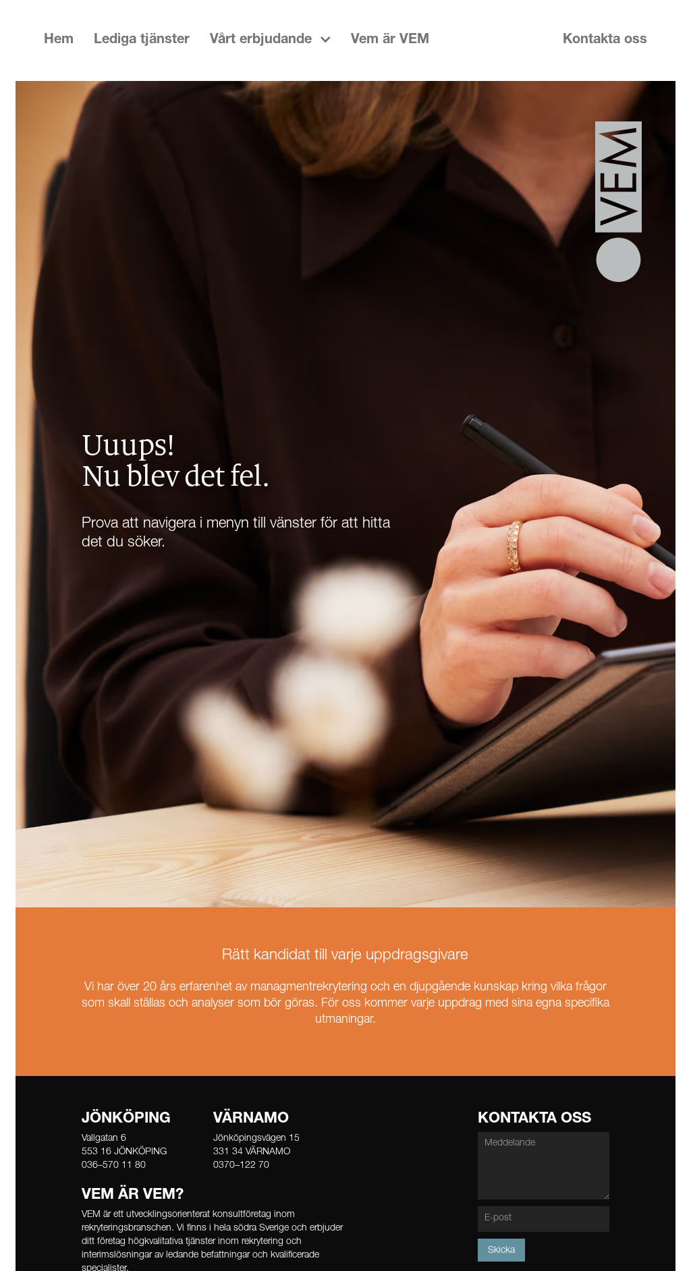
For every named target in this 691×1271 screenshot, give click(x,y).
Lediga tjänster (142, 40)
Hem (59, 40)
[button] (270, 40)
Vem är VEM (390, 40)
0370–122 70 (241, 1165)
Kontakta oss (605, 40)
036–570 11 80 (114, 1165)
